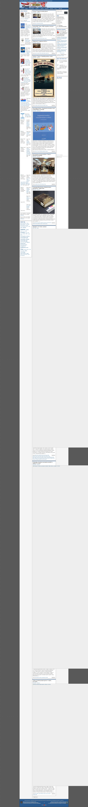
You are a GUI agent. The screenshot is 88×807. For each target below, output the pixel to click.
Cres (26, 224)
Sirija (50, 458)
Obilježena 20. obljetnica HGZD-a (40, 41)
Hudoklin (46, 456)
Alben (35, 455)
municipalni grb (44, 677)
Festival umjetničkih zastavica (24, 226)
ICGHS (26, 232)
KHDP (26, 233)
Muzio (33, 458)
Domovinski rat (23, 225)
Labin (43, 105)
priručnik (46, 458)
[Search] (65, 13)
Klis (45, 222)
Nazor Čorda (22, 242)
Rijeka (44, 105)
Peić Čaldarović (27, 242)
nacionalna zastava (25, 239)
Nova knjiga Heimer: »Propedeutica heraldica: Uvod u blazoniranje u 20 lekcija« (44, 109)
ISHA (44, 222)
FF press (38, 151)
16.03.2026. (35, 110)
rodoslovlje (44, 223)
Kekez (44, 53)
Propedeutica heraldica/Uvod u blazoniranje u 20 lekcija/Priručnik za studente (28, 27)
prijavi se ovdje (61, 55)
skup (46, 53)
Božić (35, 23)
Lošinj (47, 457)
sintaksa (47, 151)
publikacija (43, 151)
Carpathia (36, 38)
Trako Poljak (22, 250)
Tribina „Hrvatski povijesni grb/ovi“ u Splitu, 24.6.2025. (42, 681)
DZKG (27, 225)
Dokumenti (46, 8)
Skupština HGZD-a (26, 249)
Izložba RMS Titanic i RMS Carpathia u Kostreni (43, 26)
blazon (36, 151)
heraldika (41, 151)
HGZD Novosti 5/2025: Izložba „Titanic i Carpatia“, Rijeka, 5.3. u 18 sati (62, 48)
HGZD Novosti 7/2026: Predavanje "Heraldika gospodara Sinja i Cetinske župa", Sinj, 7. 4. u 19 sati (62, 41)
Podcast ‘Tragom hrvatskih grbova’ (40, 11)
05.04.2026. (35, 57)
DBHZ (48, 455)
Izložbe (39, 27)
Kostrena (43, 38)
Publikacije (39, 110)
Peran (38, 458)
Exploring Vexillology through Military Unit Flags (28, 190)
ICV (28, 232)
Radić (41, 223)
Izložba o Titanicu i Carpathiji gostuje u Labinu (43, 56)
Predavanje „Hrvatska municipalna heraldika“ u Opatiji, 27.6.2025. (43, 463)
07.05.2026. (35, 42)
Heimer (39, 38)
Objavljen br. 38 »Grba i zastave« (40, 226)
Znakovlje (51, 8)
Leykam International (25, 18)
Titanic (46, 38)
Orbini (36, 223)
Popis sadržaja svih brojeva (26, 21)
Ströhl (53, 458)
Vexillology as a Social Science (28, 133)
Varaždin (40, 459)
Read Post (53, 23)
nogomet (36, 458)
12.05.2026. (35, 27)
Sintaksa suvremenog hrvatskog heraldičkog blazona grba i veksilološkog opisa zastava (28, 151)
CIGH (67, 803)
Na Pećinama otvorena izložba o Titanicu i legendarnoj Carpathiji (42, 155)
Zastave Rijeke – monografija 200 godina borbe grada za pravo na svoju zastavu (28, 62)
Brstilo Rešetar (23, 224)
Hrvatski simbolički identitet (27, 142)
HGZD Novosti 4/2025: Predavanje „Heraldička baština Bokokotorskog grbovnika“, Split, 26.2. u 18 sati (62, 50)
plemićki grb (39, 223)
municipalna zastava (25, 236)
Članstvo (42, 8)
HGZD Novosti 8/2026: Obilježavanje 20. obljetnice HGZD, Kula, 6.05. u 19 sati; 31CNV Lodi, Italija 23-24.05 (62, 38)
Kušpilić (42, 457)
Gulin (38, 456)
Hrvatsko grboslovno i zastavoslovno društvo (29, 0)
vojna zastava (45, 459)
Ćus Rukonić (23, 255)
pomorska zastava (24, 244)
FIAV (21, 227)
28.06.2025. (35, 464)
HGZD (40, 53)
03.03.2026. (35, 189)
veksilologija (23, 252)
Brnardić (46, 455)
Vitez (48, 53)
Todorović (34, 459)
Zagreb (27, 253)
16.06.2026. (35, 12)
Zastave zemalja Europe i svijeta (25, 254)
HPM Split (42, 222)
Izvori (55, 8)
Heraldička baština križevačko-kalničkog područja (28, 124)
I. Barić (49, 456)
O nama (26, 8)
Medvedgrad (50, 457)
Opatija (47, 677)
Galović (36, 53)
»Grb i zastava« (31, 8)
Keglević (35, 457)
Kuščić (40, 457)
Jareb (47, 793)
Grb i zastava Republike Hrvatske (28, 206)
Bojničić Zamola (41, 455)
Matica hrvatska (39, 677)
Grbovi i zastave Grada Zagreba (28, 198)
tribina (26, 250)
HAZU (40, 456)
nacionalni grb (38, 23)
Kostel (38, 457)
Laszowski (45, 457)
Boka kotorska (37, 222)
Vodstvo (37, 8)
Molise (53, 457)
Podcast (39, 12)
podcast (42, 23)
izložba (41, 38)
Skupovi (39, 42)
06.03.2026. (35, 156)
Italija (33, 457)
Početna (22, 8)
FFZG (29, 226)
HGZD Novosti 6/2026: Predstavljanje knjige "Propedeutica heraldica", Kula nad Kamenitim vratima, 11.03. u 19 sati (62, 44)
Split (36, 794)
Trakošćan (37, 459)
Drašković (34, 456)
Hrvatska (42, 53)
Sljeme (52, 458)
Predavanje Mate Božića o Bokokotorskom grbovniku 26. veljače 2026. (42, 188)
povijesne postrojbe (41, 458)
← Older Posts (35, 797)
